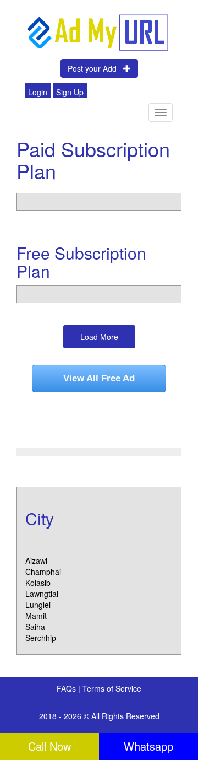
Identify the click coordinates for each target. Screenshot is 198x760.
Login (37, 92)
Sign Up (70, 92)
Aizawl (36, 560)
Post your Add (95, 68)
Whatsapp (148, 746)
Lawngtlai (41, 593)
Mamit (36, 615)
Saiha (35, 626)
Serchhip (40, 637)
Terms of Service (111, 688)
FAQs (67, 688)
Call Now (49, 746)
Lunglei (38, 604)
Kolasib (38, 582)
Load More (99, 336)
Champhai (43, 571)
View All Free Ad (99, 378)
